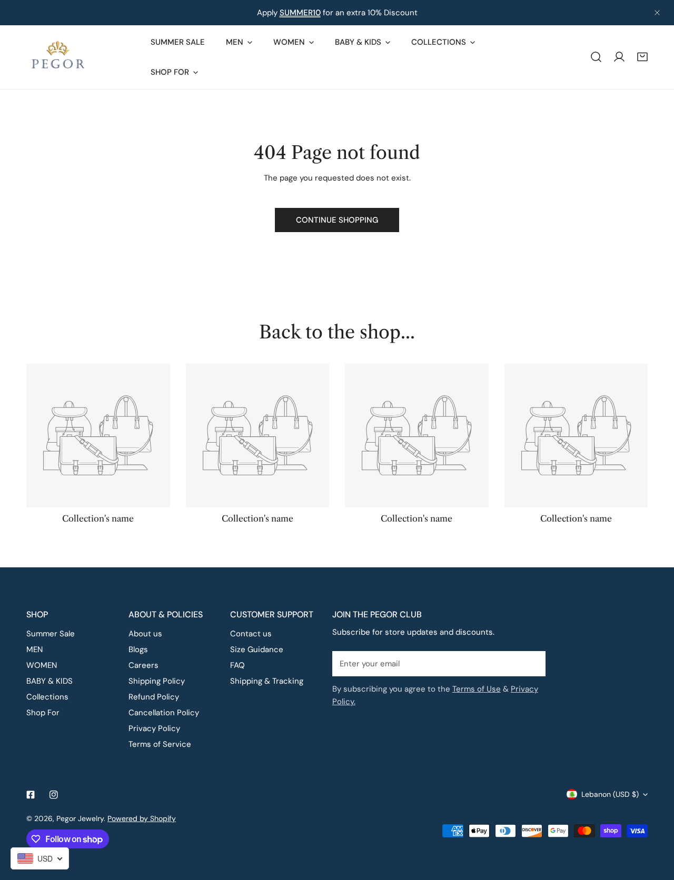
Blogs (138, 649)
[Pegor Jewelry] (58, 57)
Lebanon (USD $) (610, 794)
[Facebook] (30, 795)
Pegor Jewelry (80, 818)
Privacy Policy (154, 728)
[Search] (596, 56)
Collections (47, 697)
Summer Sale (50, 633)
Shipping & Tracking (266, 681)
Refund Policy (153, 697)
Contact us (251, 633)
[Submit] (531, 663)
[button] (642, 56)
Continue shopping (337, 220)
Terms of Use (476, 689)
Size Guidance (256, 649)
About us (145, 633)
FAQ (237, 665)
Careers (143, 665)
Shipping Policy (156, 681)
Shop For (43, 712)
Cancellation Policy (163, 712)
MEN (34, 649)
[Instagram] (53, 795)
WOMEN (41, 665)
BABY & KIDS (49, 681)
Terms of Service (159, 744)
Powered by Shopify (141, 818)
